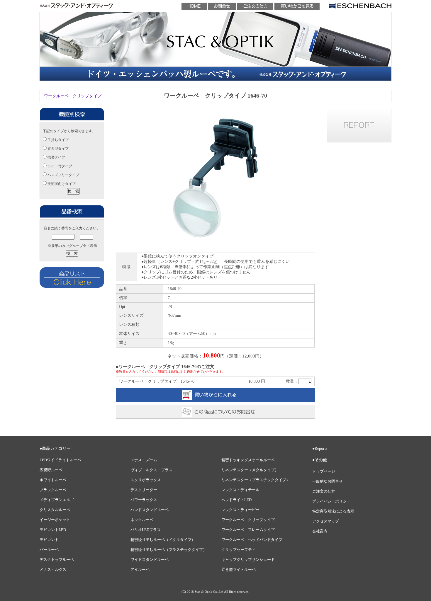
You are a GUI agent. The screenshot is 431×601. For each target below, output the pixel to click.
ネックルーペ (141, 520)
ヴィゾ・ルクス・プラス (151, 470)
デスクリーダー (143, 490)
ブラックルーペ (53, 490)
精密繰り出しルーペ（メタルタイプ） (162, 540)
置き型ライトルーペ (238, 570)
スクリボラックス (145, 480)
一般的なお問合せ (327, 481)
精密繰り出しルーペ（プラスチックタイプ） (168, 550)
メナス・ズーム (143, 460)
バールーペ (49, 550)
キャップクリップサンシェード (248, 560)
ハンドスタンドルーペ (149, 510)
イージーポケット (55, 520)
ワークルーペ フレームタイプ (248, 530)
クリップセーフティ (238, 550)
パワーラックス (143, 500)
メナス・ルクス (53, 570)
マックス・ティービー (240, 510)
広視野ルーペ (51, 470)
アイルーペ (140, 570)
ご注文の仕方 (323, 491)
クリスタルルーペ (55, 510)
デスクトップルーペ (57, 560)
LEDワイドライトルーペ (60, 460)
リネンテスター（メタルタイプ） (250, 470)
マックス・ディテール (240, 490)
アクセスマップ (325, 521)
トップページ (323, 471)
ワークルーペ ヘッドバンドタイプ (251, 540)
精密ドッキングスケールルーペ (248, 460)
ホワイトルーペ (53, 480)
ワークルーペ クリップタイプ (72, 96)
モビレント (49, 540)
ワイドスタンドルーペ (149, 560)
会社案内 (320, 531)
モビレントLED (53, 530)
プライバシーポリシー (331, 501)
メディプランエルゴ (57, 500)
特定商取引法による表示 (333, 511)
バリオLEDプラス (145, 530)
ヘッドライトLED (236, 500)
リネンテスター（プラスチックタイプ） (255, 480)
